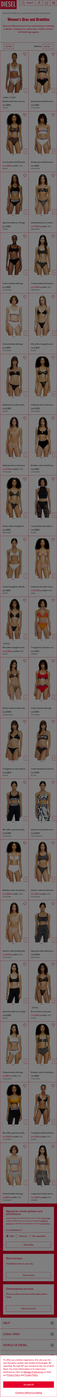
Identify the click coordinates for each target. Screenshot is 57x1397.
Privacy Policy (13, 1375)
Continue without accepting (28, 1392)
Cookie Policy (31, 1375)
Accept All (29, 1384)
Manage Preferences (33, 1372)
